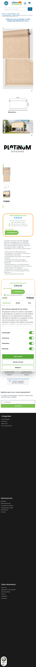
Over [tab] (29, 303)
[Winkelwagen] (29, 3)
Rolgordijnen (16, 15)
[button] (6, 3)
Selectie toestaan (18, 362)
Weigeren (18, 367)
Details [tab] (18, 303)
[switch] (31, 338)
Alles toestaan (18, 356)
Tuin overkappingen (10, 14)
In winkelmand (12, 233)
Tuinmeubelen (11, 14)
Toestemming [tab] (6, 303)
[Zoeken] (30, 9)
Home (4, 14)
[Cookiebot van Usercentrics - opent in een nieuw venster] (26, 298)
